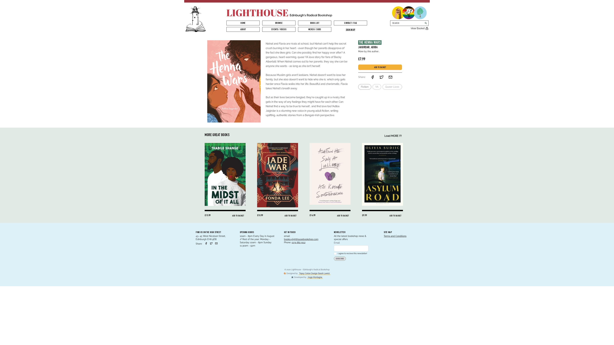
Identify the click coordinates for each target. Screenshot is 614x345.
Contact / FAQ (350, 23)
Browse (279, 23)
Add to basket (380, 67)
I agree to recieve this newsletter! (352, 253)
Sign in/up (350, 30)
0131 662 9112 (298, 242)
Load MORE (393, 135)
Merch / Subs (314, 29)
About (243, 29)
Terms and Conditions (395, 236)
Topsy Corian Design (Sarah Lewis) (314, 273)
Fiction (365, 86)
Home (243, 23)
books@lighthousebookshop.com (301, 239)
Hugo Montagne (315, 277)
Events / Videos (278, 29)
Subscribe (340, 259)
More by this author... (369, 51)
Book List (314, 23)
